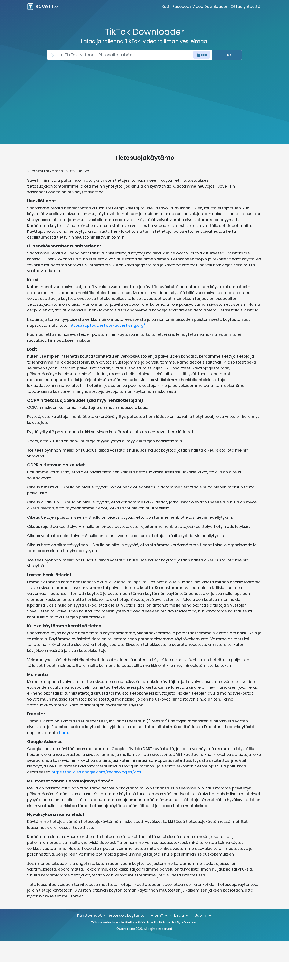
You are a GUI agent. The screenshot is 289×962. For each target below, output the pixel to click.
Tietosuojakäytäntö (125, 915)
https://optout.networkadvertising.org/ (107, 325)
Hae (226, 55)
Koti (165, 6)
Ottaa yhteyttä (245, 6)
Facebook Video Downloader (199, 6)
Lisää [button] (179, 915)
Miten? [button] (157, 915)
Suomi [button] (201, 915)
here (63, 732)
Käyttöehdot (89, 915)
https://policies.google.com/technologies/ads (96, 772)
